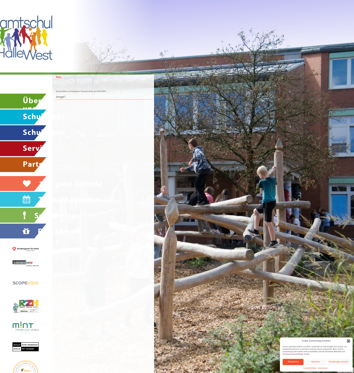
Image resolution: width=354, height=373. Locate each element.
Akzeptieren (293, 362)
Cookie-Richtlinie (310, 368)
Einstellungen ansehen (338, 362)
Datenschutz (323, 368)
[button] (348, 341)
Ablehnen (315, 362)
